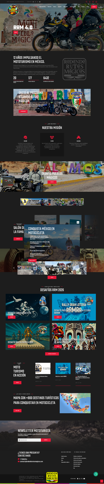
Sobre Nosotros (42, 7)
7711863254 (23, 459)
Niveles (54, 7)
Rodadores (66, 7)
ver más (11, 317)
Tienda (88, 7)
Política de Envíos (76, 466)
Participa (49, 7)
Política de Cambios (77, 464)
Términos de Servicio (40, 481)
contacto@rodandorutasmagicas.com (31, 462)
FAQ (74, 468)
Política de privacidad (25, 481)
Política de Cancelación (77, 462)
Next (97, 27)
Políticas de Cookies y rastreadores (79, 458)
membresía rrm (23, 111)
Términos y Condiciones (77, 456)
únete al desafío (32, 260)
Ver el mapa (17, 410)
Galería (83, 7)
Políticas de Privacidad (77, 460)
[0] (93, 2)
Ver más (52, 277)
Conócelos (18, 239)
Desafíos (59, 7)
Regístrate (94, 7)
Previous (6, 27)
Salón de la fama (73, 7)
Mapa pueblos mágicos (65, 462)
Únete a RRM (16, 31)
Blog (79, 7)
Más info (52, 182)
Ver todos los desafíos (52, 354)
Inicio (36, 7)
